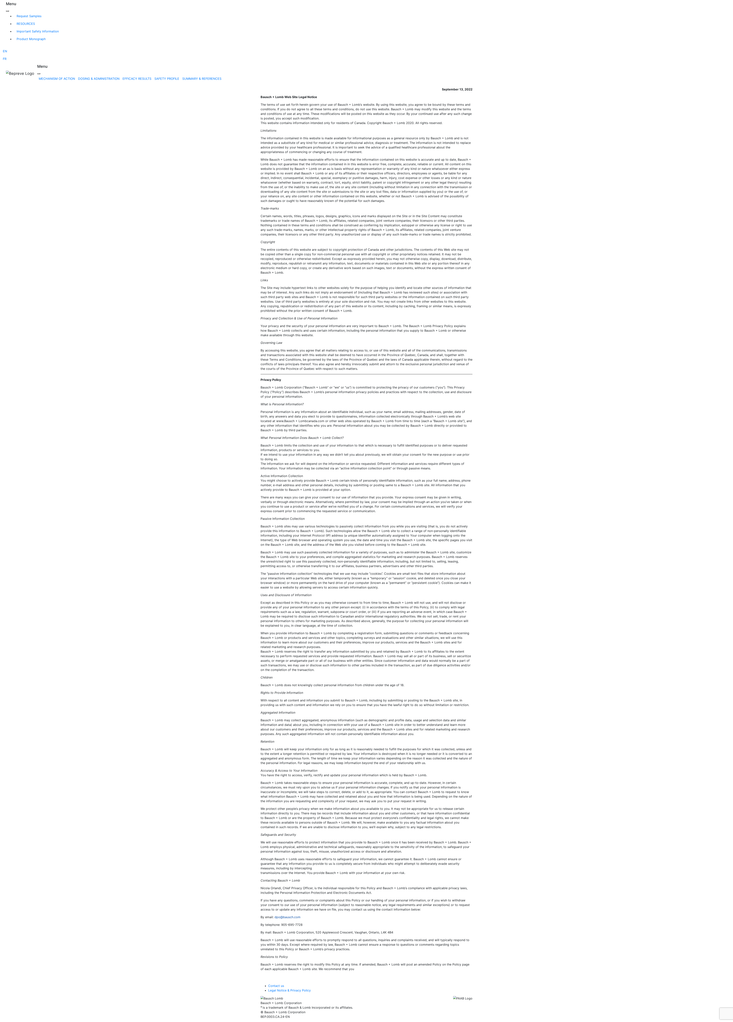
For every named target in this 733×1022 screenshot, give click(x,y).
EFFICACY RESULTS (137, 79)
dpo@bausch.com (287, 917)
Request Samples (29, 16)
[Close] (7, 11)
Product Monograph (31, 39)
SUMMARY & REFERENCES (201, 79)
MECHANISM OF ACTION (57, 79)
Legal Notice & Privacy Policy (289, 990)
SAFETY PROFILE (166, 79)
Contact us (276, 986)
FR (4, 59)
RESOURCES (26, 24)
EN (5, 51)
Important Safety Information (38, 31)
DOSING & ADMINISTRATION (98, 79)
